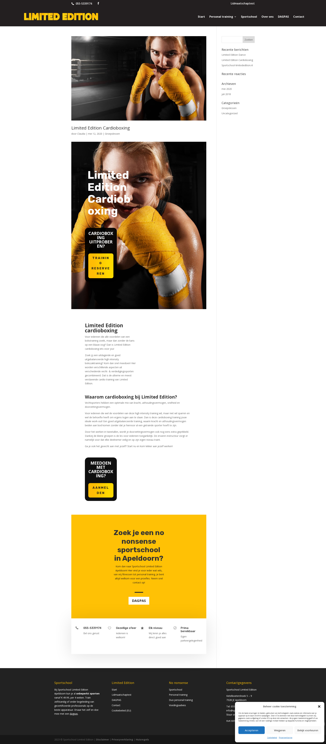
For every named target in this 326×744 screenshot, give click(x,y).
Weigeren (279, 730)
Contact (298, 17)
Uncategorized (230, 113)
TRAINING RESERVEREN (101, 265)
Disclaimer (102, 739)
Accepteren (251, 730)
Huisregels (142, 739)
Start (201, 17)
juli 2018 (226, 94)
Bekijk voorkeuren (307, 730)
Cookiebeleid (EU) (121, 710)
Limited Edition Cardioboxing (100, 128)
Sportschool (249, 17)
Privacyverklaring (285, 737)
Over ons (267, 17)
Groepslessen (112, 133)
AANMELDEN (101, 490)
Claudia (81, 133)
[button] (319, 706)
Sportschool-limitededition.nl (237, 65)
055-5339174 (84, 3)
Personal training (221, 17)
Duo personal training (181, 700)
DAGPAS (283, 17)
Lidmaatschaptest (243, 3)
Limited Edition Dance (234, 54)
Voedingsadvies (177, 705)
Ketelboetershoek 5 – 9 (239, 695)
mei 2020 (227, 88)
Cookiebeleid (272, 737)
